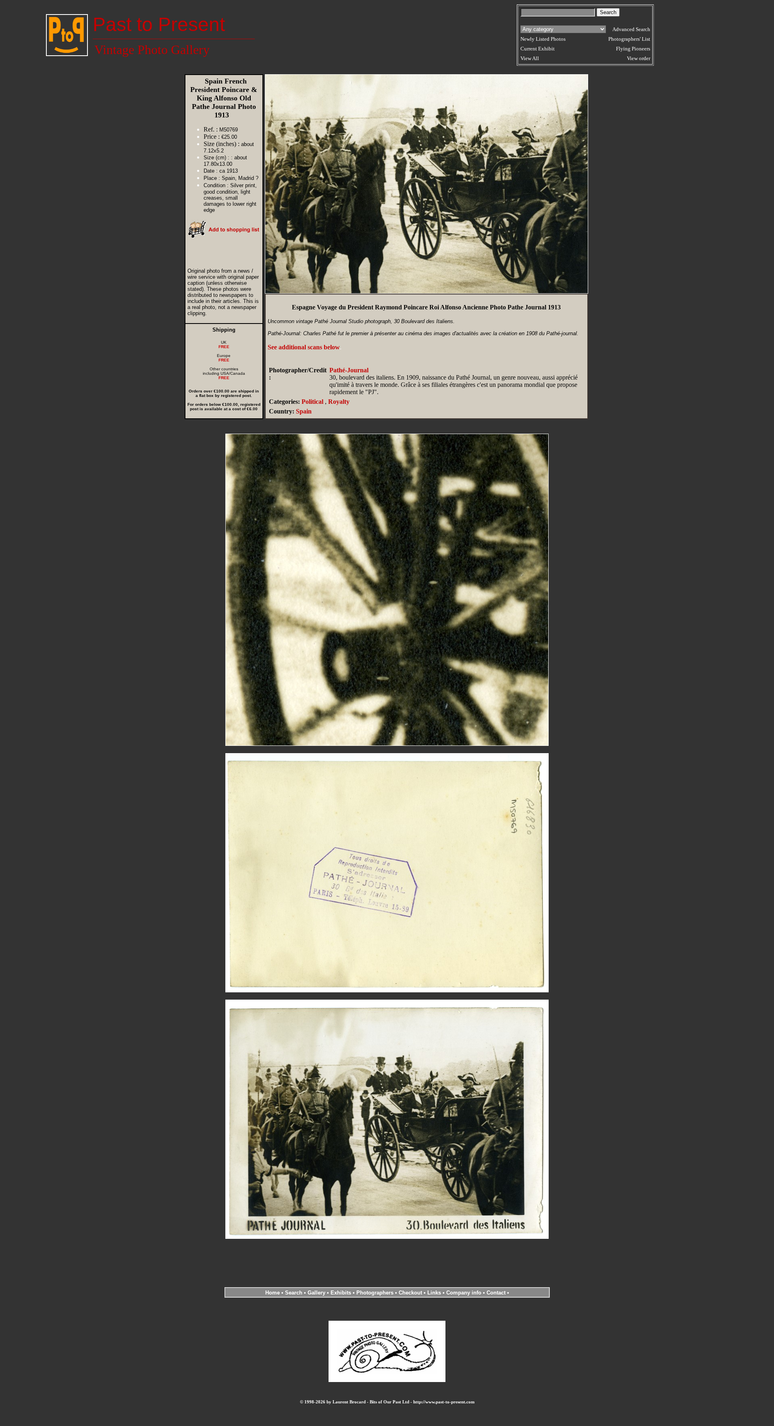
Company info (464, 1293)
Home (272, 1293)
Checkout (410, 1293)
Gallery (316, 1293)
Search (293, 1293)
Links (434, 1293)
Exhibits (341, 1293)
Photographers (374, 1293)
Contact (496, 1293)
